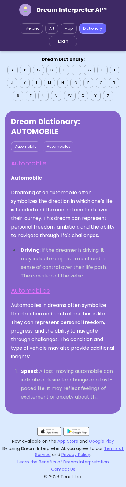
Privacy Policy (75, 455)
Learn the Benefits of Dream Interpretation (63, 462)
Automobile (25, 146)
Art (51, 28)
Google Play (101, 441)
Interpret (31, 28)
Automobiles (58, 146)
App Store (67, 441)
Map (69, 28)
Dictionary (92, 28)
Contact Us (63, 469)
